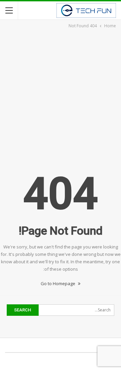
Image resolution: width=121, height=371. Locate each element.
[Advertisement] (60, 93)
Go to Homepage (58, 283)
